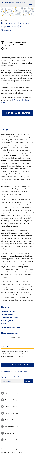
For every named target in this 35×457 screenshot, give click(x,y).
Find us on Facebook (11, 406)
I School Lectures (7, 314)
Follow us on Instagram (12, 400)
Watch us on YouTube (11, 426)
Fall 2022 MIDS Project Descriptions (16, 338)
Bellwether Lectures (8, 311)
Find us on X (9, 420)
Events (5, 307)
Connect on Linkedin (11, 393)
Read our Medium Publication (14, 440)
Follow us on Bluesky (11, 413)
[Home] (13, 3)
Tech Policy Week (7, 321)
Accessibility (15, 452)
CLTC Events (5, 324)
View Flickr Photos (10, 433)
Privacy (21, 452)
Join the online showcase (17, 113)
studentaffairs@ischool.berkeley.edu (12, 356)
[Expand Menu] (30, 3)
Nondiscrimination (6, 452)
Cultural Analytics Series (9, 317)
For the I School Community (10, 327)
